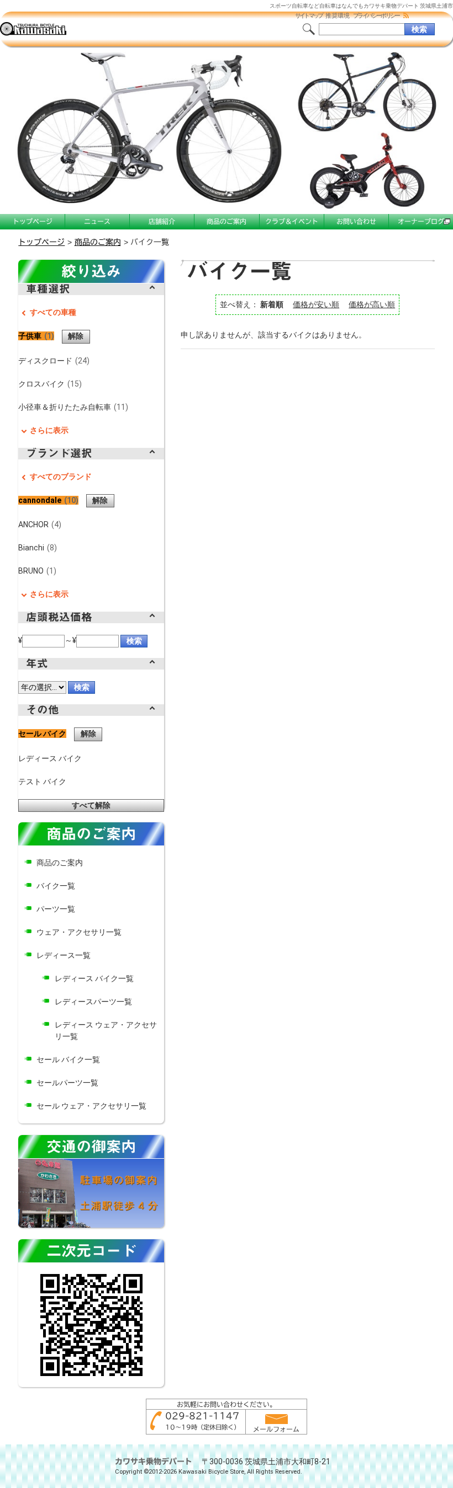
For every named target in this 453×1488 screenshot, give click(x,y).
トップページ (32, 221)
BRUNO (35, 570)
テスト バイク (42, 781)
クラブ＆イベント (291, 221)
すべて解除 (91, 805)
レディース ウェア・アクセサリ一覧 (106, 1030)
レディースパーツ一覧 (93, 1001)
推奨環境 (337, 15)
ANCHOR (38, 524)
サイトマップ (309, 15)
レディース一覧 (63, 955)
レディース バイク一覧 (94, 978)
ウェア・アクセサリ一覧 (79, 932)
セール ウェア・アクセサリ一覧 (91, 1105)
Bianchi (36, 547)
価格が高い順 (372, 304)
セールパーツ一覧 (67, 1082)
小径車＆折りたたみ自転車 (71, 407)
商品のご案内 (226, 221)
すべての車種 (53, 312)
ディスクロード (52, 360)
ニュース (97, 221)
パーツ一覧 (55, 908)
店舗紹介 (162, 221)
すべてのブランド (61, 476)
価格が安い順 (316, 304)
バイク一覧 (55, 885)
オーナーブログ (421, 221)
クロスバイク (48, 383)
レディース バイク (50, 758)
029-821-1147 (202, 1415)
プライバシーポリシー (376, 15)
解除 (75, 335)
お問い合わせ (356, 221)
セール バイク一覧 (68, 1059)
